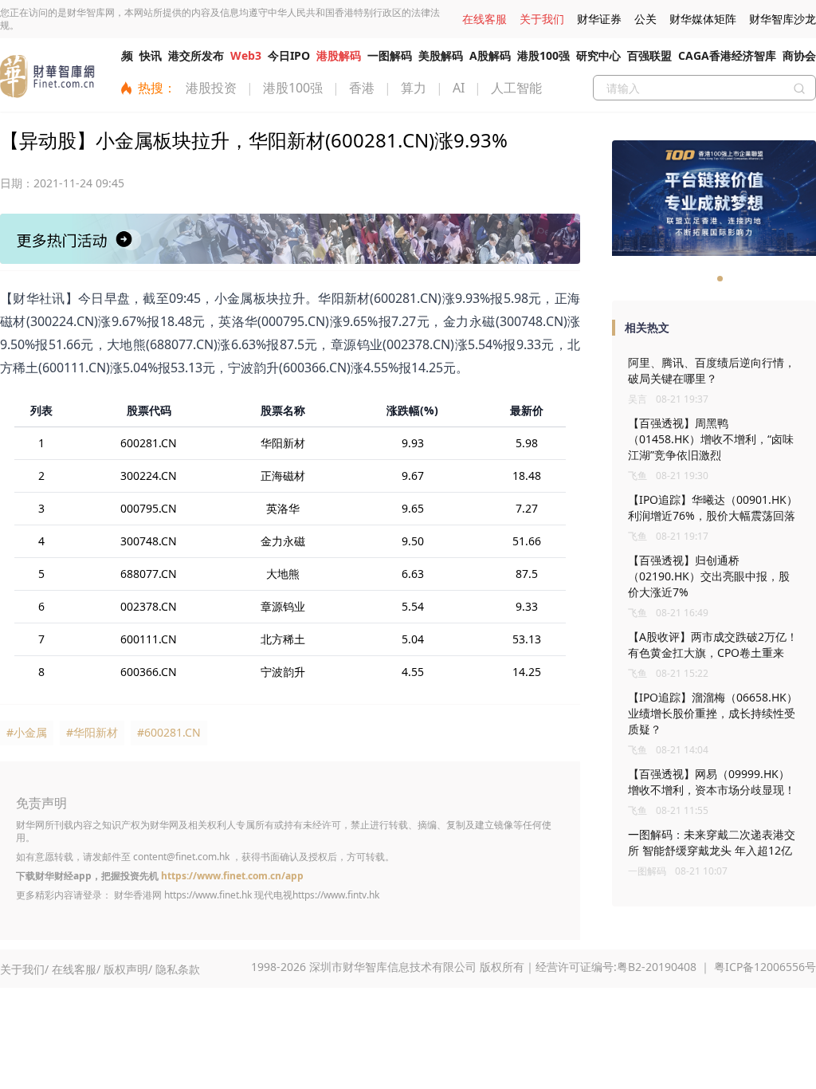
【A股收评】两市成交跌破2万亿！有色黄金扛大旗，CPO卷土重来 (713, 644)
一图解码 (389, 55)
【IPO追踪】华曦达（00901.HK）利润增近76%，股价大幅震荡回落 (713, 507)
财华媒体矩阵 (702, 18)
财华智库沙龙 (782, 18)
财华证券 (599, 18)
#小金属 (26, 732)
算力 (413, 87)
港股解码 (338, 55)
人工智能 (516, 87)
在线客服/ (76, 969)
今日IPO (289, 55)
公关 (645, 18)
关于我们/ (24, 969)
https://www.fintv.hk (335, 895)
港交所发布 (196, 55)
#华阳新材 (92, 732)
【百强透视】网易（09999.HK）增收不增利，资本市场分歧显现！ (711, 781)
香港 (362, 87)
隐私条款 (177, 969)
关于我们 (542, 18)
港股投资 (211, 87)
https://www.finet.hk (208, 895)
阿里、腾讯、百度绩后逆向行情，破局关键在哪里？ (711, 370)
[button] (708, 278)
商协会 (799, 55)
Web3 (245, 55)
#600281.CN (169, 732)
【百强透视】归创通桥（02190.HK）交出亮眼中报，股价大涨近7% (709, 576)
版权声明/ (128, 969)
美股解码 (440, 55)
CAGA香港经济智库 (727, 55)
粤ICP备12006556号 (765, 966)
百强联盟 (649, 55)
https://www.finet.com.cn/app (232, 876)
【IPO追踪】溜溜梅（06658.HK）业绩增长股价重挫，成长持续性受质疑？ (713, 713)
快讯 (150, 55)
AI (459, 87)
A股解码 (490, 55)
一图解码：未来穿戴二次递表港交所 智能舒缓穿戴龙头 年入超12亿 (711, 842)
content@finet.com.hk (181, 856)
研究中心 (598, 55)
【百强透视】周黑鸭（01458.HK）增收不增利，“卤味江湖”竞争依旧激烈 (711, 438)
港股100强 (543, 55)
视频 (122, 55)
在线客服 (484, 18)
